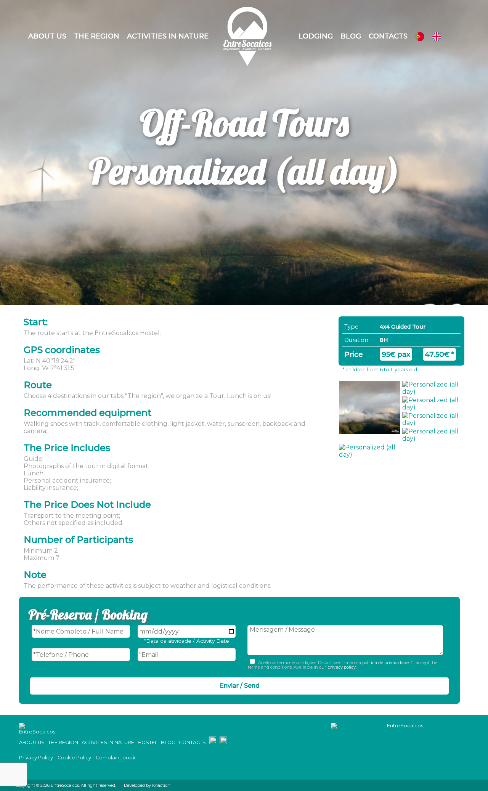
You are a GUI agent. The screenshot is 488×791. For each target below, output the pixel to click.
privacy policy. (341, 667)
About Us (47, 36)
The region (96, 36)
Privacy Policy (36, 758)
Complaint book (115, 758)
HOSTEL (147, 742)
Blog (350, 36)
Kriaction (161, 785)
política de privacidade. (386, 662)
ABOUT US (32, 742)
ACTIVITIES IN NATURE (108, 742)
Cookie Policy (74, 758)
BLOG (168, 742)
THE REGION (63, 742)
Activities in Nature (168, 36)
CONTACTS (192, 742)
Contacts (388, 36)
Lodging (316, 36)
